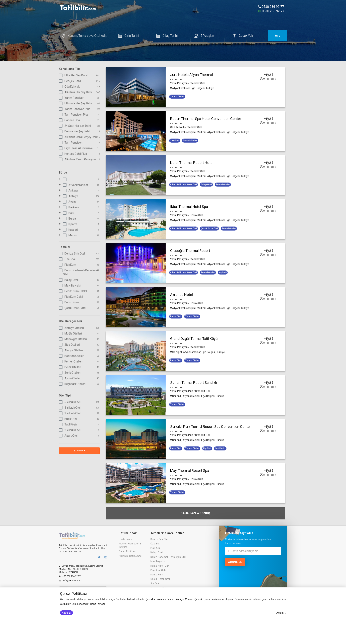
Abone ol (235, 561)
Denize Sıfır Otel (74, 253)
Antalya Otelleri (74, 327)
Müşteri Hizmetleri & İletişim (130, 545)
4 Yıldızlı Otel (72, 407)
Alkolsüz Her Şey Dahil (78, 92)
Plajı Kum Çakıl (73, 296)
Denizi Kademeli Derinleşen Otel (81, 272)
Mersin (72, 235)
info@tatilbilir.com (72, 580)
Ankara (73, 190)
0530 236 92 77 (272, 7)
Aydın (72, 201)
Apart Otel (70, 435)
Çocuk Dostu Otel (75, 307)
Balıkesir (73, 207)
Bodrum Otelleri (74, 355)
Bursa (72, 218)
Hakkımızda (125, 539)
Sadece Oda (72, 120)
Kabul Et (66, 612)
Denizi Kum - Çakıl (75, 291)
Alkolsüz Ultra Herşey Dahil (81, 137)
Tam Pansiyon (73, 142)
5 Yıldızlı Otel (72, 402)
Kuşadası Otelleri (74, 383)
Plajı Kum (70, 264)
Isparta (72, 224)
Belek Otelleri (72, 367)
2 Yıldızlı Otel (72, 430)
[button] (195, 87)
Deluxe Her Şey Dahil (77, 131)
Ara (278, 35)
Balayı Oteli (71, 280)
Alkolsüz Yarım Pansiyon (80, 159)
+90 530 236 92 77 (71, 576)
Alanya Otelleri (73, 350)
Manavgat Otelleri (75, 339)
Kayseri (73, 229)
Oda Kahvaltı (72, 86)
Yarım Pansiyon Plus (77, 109)
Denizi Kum (71, 302)
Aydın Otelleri (72, 378)
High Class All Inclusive (78, 148)
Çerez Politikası (127, 551)
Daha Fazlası (97, 604)
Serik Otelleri (72, 372)
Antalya (73, 196)
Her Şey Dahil (72, 81)
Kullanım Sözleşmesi (130, 556)
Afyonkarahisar (78, 185)
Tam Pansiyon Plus (76, 114)
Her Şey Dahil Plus (75, 153)
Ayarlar (280, 612)
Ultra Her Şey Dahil (76, 75)
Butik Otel (70, 418)
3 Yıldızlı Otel (72, 413)
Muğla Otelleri (73, 333)
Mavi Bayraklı (72, 285)
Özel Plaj (69, 259)
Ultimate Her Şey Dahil (78, 103)
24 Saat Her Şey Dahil (77, 125)
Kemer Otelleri (73, 361)
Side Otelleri (72, 344)
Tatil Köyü (70, 424)
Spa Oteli (155, 583)
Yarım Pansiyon (74, 97)
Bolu (71, 213)
